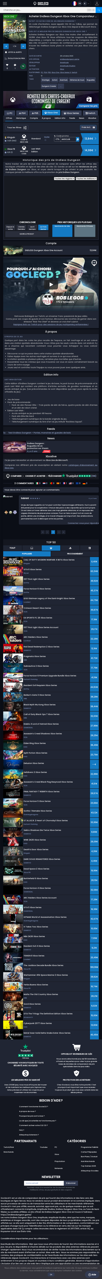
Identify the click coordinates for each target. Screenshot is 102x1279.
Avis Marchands (88, 1161)
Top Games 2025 (88, 1166)
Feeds (72, 118)
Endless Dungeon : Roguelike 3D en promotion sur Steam (37, 445)
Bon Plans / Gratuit (89, 1156)
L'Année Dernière (21, 228)
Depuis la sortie (10, 228)
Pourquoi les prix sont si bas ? (32, 1116)
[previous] (6, 46)
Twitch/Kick (9, 1147)
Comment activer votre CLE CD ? (33, 1125)
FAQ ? (21, 1130)
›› (63, 532)
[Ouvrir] (5, 3)
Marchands (9, 1152)
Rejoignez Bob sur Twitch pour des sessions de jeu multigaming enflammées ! (51, 324)
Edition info (60, 118)
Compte (34, 118)
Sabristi (25, 498)
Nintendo (59, 1168)
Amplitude (64, 62)
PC (42, 72)
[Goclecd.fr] (40, 3)
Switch (74, 72)
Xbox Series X (65, 72)
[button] (97, 3)
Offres (9, 118)
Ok (51, 1274)
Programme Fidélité (89, 1147)
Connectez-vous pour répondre (83, 523)
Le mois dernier (43, 228)
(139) (93, 476)
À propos (46, 118)
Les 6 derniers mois (32, 228)
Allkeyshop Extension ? (29, 1134)
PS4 (45, 72)
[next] (23, 46)
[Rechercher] (99, 10)
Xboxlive (92, 118)
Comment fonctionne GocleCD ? (33, 1106)
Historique (21, 118)
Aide (93, 1274)
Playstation (60, 1161)
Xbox (62, 69)
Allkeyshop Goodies (89, 1170)
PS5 (49, 72)
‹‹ (42, 532)
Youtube (43, 1147)
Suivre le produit (27, 234)
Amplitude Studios (67, 66)
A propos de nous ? (27, 1111)
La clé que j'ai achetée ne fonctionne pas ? (37, 1120)
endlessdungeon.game (69, 59)
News (81, 118)
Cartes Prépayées (89, 1152)
